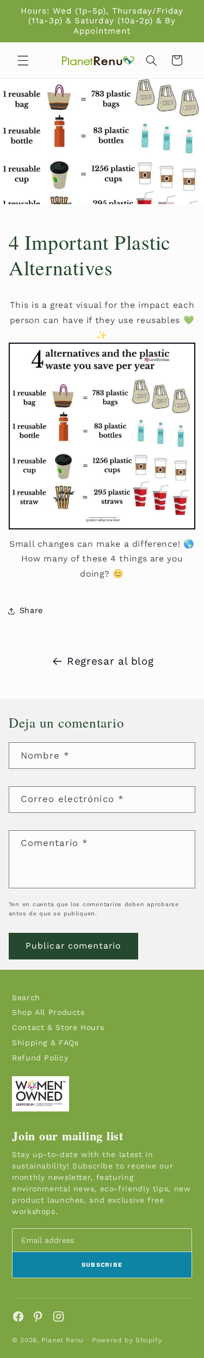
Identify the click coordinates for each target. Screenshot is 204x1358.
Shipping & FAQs (45, 1042)
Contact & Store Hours (58, 1027)
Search (26, 997)
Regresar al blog (110, 661)
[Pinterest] (38, 1316)
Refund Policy (40, 1057)
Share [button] (31, 610)
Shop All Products (48, 1012)
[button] (22, 60)
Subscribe (102, 1264)
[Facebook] (18, 1316)
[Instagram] (58, 1316)
